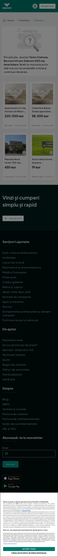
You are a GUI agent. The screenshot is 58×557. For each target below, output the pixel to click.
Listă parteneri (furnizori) (10, 543)
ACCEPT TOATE (29, 549)
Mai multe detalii (26, 510)
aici (47, 520)
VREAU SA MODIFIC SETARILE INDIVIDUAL (29, 553)
